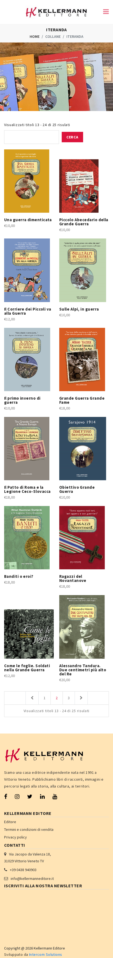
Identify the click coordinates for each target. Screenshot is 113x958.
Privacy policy (15, 837)
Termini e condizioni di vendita (28, 829)
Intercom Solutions (45, 954)
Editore (10, 821)
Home (34, 36)
